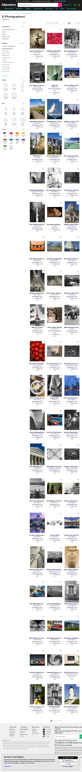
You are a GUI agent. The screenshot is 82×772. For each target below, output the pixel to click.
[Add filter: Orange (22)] (17, 133)
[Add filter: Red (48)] (11, 133)
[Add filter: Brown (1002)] (5, 139)
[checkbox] (5, 110)
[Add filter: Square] (14, 85)
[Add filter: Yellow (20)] (23, 133)
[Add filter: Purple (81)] (23, 139)
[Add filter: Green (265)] (5, 145)
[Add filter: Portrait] (6, 85)
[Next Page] (79, 23)
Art (3, 13)
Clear (20, 43)
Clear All (24, 22)
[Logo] (9, 5)
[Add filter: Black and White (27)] (5, 133)
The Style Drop (8, 8)
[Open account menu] (71, 5)
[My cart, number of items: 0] (79, 5)
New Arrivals (49, 8)
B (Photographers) (27, 13)
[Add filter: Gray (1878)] (17, 139)
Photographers (17, 13)
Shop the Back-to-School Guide (42, 1)
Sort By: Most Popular (53, 23)
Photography (8, 13)
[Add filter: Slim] (22, 85)
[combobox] (38, 5)
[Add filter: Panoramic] (14, 94)
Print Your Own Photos (22, 1)
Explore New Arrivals (60, 1)
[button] (22, 1)
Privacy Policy (7, 766)
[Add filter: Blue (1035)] (11, 139)
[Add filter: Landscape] (6, 94)
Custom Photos (38, 8)
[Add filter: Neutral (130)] (11, 145)
